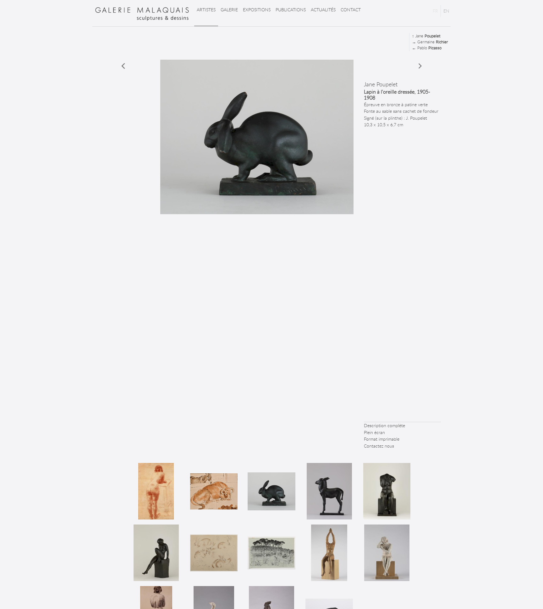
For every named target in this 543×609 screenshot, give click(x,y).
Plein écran (374, 432)
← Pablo (427, 48)
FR (435, 11)
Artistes (206, 10)
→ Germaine (430, 42)
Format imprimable (381, 439)
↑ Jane (426, 36)
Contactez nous (379, 446)
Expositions (257, 10)
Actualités (323, 10)
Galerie (229, 10)
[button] (123, 66)
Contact (351, 10)
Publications (291, 10)
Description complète (384, 425)
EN (446, 11)
